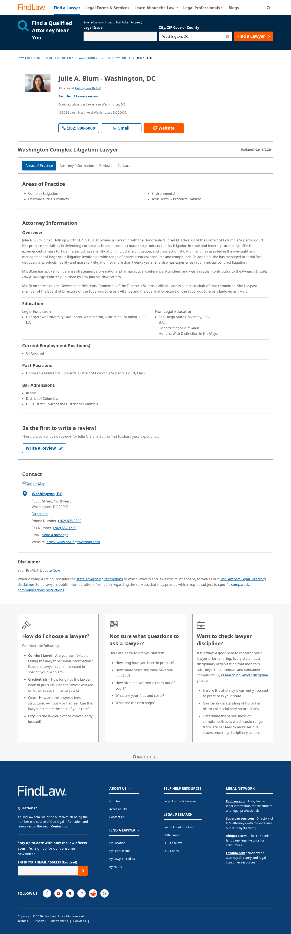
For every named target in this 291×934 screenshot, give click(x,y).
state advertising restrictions (99, 579)
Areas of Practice (39, 165)
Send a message (55, 535)
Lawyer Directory (29, 57)
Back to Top (147, 757)
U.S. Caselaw (173, 843)
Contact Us (117, 817)
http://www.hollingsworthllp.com (73, 542)
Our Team (116, 801)
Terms (22, 921)
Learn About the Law (179, 827)
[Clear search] (227, 36)
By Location (117, 843)
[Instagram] (81, 893)
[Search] (268, 7)
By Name (115, 867)
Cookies (79, 921)
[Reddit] (93, 893)
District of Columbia (59, 57)
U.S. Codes (171, 851)
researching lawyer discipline (244, 675)
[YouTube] (58, 893)
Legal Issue (93, 27)
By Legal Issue (119, 851)
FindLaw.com (235, 801)
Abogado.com (236, 836)
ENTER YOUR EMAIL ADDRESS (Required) (47, 862)
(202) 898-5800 (69, 520)
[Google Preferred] (104, 893)
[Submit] (83, 871)
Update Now (50, 570)
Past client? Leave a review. (78, 96)
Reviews (105, 165)
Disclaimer (59, 921)
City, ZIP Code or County (179, 27)
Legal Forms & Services (180, 801)
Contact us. (59, 826)
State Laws (171, 835)
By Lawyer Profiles (122, 859)
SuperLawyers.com (240, 818)
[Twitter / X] (70, 893)
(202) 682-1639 (64, 527)
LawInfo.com (235, 853)
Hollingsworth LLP (118, 57)
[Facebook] (47, 893)
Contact (123, 165)
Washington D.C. (89, 57)
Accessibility (118, 809)
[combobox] (120, 36)
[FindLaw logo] (33, 8)
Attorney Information (77, 165)
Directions (40, 513)
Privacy (39, 921)
